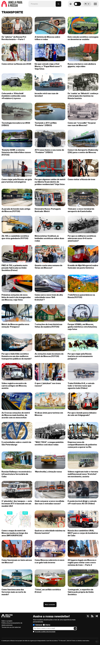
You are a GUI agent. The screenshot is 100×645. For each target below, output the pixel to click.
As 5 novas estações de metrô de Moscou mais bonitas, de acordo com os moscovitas (16, 415)
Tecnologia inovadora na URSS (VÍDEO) (16, 124)
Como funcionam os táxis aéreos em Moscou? (17, 561)
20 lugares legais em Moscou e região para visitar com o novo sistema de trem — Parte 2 (82, 562)
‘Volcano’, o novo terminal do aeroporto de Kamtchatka (81, 210)
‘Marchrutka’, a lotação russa (48, 471)
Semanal (38, 625)
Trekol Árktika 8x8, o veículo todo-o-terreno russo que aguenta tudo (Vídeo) (81, 385)
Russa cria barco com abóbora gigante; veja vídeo (82, 65)
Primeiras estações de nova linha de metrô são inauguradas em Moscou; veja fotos (16, 297)
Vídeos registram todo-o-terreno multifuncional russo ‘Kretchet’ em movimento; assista (83, 474)
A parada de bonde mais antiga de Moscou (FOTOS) (16, 210)
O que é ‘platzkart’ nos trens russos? (48, 384)
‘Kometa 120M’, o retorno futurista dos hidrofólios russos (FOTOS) (16, 152)
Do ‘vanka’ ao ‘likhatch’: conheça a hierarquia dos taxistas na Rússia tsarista (83, 96)
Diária (47, 625)
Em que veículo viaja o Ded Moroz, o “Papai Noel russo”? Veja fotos (48, 66)
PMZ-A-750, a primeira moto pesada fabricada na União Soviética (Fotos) (15, 267)
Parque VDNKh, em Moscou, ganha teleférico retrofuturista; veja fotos (82, 326)
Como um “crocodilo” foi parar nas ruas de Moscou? (82, 124)
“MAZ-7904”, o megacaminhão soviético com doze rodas (49, 443)
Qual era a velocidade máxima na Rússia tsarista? (50, 531)
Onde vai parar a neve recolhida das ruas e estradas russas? (49, 502)
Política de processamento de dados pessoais (12, 624)
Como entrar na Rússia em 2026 (16, 64)
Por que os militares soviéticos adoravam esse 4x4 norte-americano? (82, 238)
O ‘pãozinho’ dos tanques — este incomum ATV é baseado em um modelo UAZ (17, 503)
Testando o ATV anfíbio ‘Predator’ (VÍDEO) (46, 124)
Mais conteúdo (50, 604)
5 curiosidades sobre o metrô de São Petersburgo (16, 443)
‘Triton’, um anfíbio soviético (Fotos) (48, 590)
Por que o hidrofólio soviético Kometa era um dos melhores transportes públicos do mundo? (17, 356)
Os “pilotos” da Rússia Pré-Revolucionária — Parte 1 (14, 38)
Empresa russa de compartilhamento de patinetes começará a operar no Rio (82, 444)
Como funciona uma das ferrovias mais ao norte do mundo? (14, 592)
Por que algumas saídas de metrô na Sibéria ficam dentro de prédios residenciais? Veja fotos (50, 181)
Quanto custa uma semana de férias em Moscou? (48, 266)
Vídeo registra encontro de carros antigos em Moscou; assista (14, 385)
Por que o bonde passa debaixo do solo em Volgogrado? (82, 414)
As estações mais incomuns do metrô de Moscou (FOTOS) (49, 355)
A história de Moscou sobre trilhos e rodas (47, 38)
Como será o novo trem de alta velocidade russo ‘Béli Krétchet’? (49, 297)
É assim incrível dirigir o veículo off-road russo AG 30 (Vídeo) (82, 502)
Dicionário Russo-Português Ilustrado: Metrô (48, 210)
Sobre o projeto (7, 621)
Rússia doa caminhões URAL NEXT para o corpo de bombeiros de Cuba (83, 533)
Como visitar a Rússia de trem (81, 179)
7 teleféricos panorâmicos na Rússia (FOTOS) (81, 296)
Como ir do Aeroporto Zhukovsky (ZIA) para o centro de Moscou (83, 151)
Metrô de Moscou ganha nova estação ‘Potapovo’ (15, 325)
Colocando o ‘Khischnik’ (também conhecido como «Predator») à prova (14, 96)
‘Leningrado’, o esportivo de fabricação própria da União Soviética (81, 592)
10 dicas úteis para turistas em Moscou (49, 414)
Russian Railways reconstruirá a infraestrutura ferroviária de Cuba (16, 474)
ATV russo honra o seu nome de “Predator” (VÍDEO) (49, 151)
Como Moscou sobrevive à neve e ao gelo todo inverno (49, 561)
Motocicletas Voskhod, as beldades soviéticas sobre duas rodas (49, 238)
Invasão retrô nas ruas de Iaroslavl (46, 94)
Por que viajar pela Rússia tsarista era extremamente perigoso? (80, 356)
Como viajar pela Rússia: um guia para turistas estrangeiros (17, 180)
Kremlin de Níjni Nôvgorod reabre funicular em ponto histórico (83, 266)
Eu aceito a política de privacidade (45, 631)
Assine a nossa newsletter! (51, 616)
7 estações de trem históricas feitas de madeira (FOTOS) (48, 325)
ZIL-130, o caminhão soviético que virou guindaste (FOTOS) (15, 237)
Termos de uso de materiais (11, 627)
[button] (54, 3)
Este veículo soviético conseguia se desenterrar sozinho (83, 38)
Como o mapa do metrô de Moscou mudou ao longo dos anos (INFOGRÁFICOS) (15, 533)
